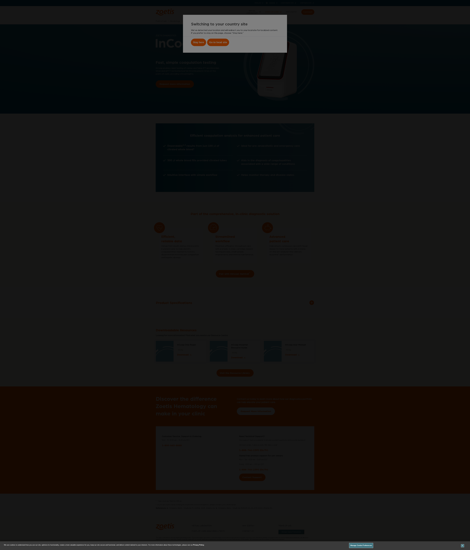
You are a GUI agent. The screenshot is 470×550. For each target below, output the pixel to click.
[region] (235, 545)
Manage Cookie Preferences (361, 545)
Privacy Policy (198, 545)
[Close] (462, 545)
